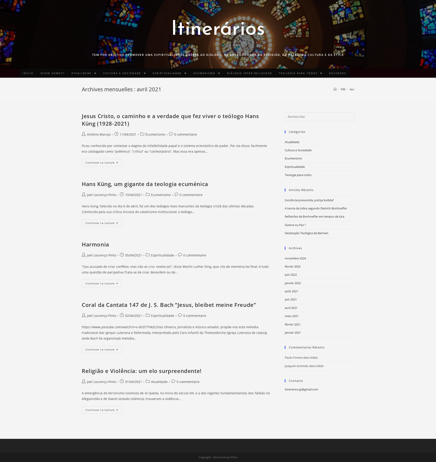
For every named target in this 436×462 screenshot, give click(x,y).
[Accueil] (335, 89)
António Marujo (99, 134)
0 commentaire (185, 134)
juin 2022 (291, 275)
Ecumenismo (155, 134)
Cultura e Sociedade (298, 150)
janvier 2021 (293, 332)
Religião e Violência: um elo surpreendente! (142, 371)
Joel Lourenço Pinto (101, 195)
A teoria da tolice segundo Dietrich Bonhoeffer (316, 208)
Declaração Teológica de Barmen (306, 233)
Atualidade (159, 382)
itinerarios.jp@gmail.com (301, 389)
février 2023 (292, 266)
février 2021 (292, 324)
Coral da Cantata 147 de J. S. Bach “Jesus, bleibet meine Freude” (169, 304)
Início (314, 357)
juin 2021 (291, 299)
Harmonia (95, 244)
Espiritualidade (162, 255)
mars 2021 (292, 316)
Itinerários (218, 29)
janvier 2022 (293, 283)
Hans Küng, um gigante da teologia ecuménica (145, 184)
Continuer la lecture (100, 162)
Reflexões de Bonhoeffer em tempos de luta (314, 216)
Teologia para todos (298, 175)
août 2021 (291, 291)
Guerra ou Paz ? (295, 225)
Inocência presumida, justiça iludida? (309, 200)
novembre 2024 (295, 258)
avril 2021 (291, 308)
